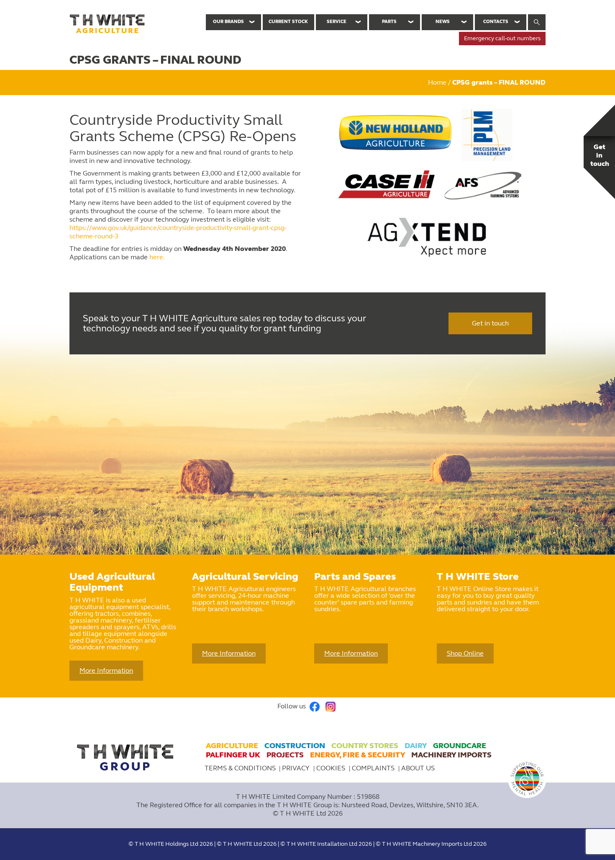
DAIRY (416, 745)
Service (336, 21)
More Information (106, 670)
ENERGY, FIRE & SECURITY (357, 754)
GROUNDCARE (459, 745)
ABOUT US (418, 768)
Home (437, 82)
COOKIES (331, 768)
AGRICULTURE (232, 745)
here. (157, 257)
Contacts (495, 21)
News (443, 21)
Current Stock (288, 21)
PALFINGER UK (233, 754)
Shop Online (465, 653)
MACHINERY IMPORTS (451, 754)
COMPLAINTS (374, 768)
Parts (389, 21)
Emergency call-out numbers (502, 38)
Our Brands (228, 21)
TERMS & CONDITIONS (240, 768)
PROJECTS (285, 754)
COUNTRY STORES (364, 745)
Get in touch (490, 323)
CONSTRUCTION (294, 745)
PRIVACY (296, 768)
